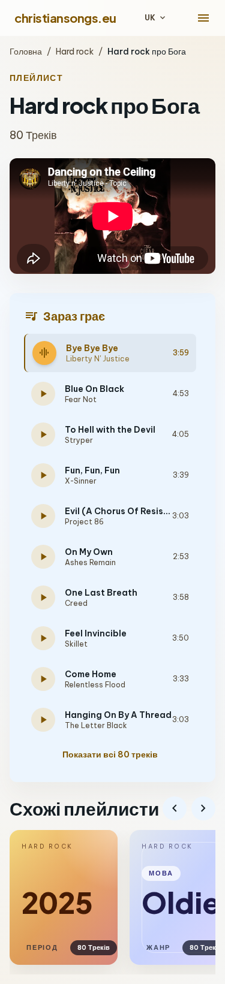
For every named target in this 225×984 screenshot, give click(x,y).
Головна (26, 51)
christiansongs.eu (65, 17)
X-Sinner (81, 480)
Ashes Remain (90, 562)
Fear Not (81, 399)
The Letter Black (96, 725)
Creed (76, 603)
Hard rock (75, 51)
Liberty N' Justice (98, 358)
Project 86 (84, 521)
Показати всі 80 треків (110, 754)
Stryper (79, 440)
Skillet (76, 643)
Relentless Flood (95, 684)
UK (156, 18)
